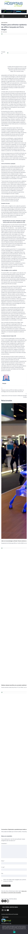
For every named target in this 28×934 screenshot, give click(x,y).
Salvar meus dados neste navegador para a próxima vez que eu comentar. (14, 880)
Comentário (4, 843)
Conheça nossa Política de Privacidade (9, 914)
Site (2, 873)
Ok (14, 932)
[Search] (26, 16)
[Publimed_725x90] (14, 12)
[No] (26, 929)
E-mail (3, 867)
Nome (3, 861)
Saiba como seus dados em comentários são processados (14, 891)
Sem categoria (4, 22)
